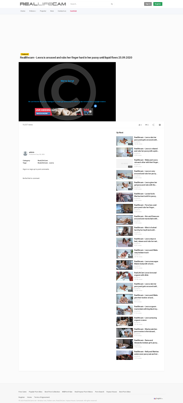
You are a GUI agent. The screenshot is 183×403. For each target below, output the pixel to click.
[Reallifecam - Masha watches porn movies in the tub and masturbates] (124, 332)
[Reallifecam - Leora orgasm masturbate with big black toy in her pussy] (124, 310)
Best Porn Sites (125, 392)
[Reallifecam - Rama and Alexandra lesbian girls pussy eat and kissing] (124, 344)
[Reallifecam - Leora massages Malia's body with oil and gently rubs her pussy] (124, 265)
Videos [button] (32, 11)
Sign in (148, 4)
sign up (32, 169)
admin (31, 152)
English (159, 398)
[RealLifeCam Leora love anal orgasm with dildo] (124, 276)
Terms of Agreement (42, 397)
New (52, 11)
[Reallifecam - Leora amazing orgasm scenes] (124, 321)
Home (23, 11)
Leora (51, 163)
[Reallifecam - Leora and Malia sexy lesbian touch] (124, 253)
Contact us (62, 11)
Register (158, 4)
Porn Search (99, 392)
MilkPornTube (67, 392)
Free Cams (23, 392)
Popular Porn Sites (35, 392)
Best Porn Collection (52, 392)
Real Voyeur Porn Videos (84, 392)
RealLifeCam (43, 160)
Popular (43, 11)
